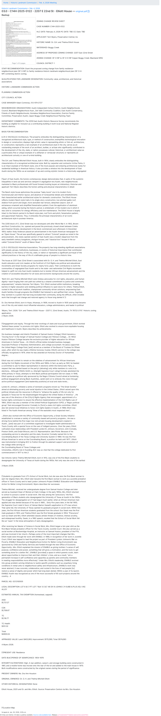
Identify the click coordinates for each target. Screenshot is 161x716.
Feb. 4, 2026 (35, 8)
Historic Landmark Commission (24, 3)
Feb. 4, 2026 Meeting (48, 3)
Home (5, 3)
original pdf (82, 11)
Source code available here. (42, 715)
